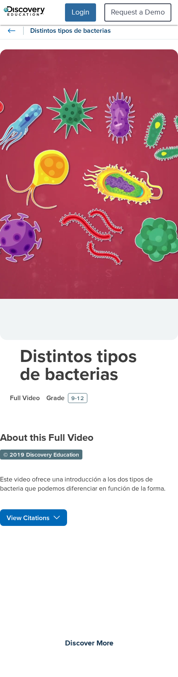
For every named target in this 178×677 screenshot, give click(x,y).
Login (80, 11)
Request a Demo (138, 11)
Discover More (89, 643)
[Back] (11, 30)
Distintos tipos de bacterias (78, 364)
